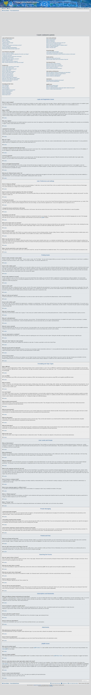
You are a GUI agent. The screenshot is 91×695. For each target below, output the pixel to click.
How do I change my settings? (8, 52)
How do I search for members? (52, 67)
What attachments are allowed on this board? (55, 80)
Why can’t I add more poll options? (8, 71)
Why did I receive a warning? (7, 76)
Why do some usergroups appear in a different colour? (56, 45)
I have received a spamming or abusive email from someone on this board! (60, 54)
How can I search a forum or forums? (53, 63)
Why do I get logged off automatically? (9, 47)
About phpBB (5, 649)
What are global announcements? (8, 89)
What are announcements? (7, 91)
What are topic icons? (6, 94)
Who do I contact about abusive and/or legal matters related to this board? (60, 87)
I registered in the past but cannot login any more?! (12, 45)
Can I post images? (6, 88)
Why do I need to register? (7, 39)
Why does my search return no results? (53, 64)
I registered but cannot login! (7, 42)
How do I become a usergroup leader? (53, 43)
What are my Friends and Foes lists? (53, 58)
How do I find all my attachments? (52, 81)
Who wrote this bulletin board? (52, 85)
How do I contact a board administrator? (54, 89)
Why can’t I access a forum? (7, 73)
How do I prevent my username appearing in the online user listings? (15, 54)
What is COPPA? (5, 40)
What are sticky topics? (6, 92)
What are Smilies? (5, 87)
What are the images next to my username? (10, 58)
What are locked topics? (6, 93)
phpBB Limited (37, 647)
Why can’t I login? (5, 43)
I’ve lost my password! (6, 46)
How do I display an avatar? (7, 60)
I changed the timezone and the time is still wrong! (11, 56)
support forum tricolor (37, 685)
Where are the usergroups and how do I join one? (55, 42)
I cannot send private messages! (52, 51)
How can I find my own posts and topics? (54, 68)
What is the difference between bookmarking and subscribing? (58, 72)
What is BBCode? (5, 85)
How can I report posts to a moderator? (9, 77)
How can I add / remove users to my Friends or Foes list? (57, 59)
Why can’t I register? (6, 41)
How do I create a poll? (6, 70)
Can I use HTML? (5, 86)
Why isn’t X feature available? (52, 86)
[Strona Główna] (9, 3)
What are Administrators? (51, 39)
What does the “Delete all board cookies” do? (11, 48)
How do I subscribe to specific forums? (53, 74)
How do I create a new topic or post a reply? (10, 66)
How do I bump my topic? (7, 81)
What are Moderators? (50, 40)
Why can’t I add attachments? (8, 75)
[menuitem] (8, 8)
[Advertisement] (45, 22)
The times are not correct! (7, 55)
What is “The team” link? (51, 47)
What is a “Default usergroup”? (52, 46)
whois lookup (5, 663)
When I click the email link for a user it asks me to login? (13, 62)
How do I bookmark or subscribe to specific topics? (56, 73)
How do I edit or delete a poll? (8, 72)
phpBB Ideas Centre (58, 655)
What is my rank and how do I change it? (10, 61)
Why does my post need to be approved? (10, 79)
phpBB (42, 217)
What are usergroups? (50, 41)
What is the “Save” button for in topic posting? (11, 78)
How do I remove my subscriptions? (53, 76)
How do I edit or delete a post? (8, 67)
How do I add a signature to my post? (9, 69)
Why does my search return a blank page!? (54, 65)
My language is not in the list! (7, 57)
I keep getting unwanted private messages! (54, 52)
